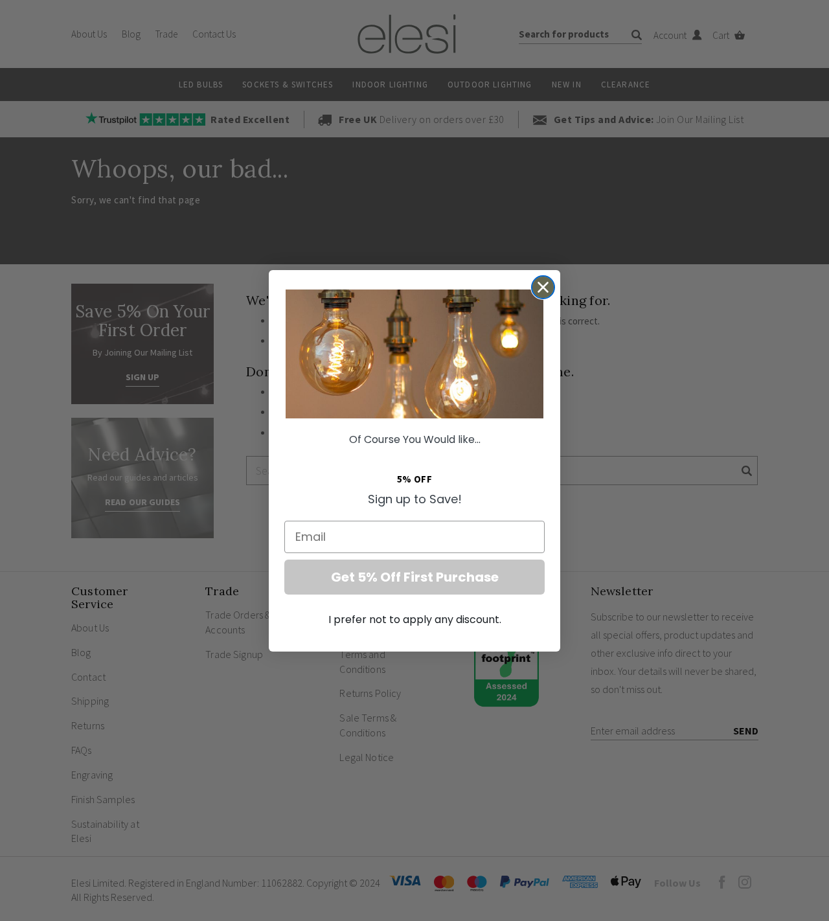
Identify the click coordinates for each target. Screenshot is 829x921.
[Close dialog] (543, 287)
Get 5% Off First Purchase (415, 577)
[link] (414, 354)
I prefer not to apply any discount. (414, 619)
